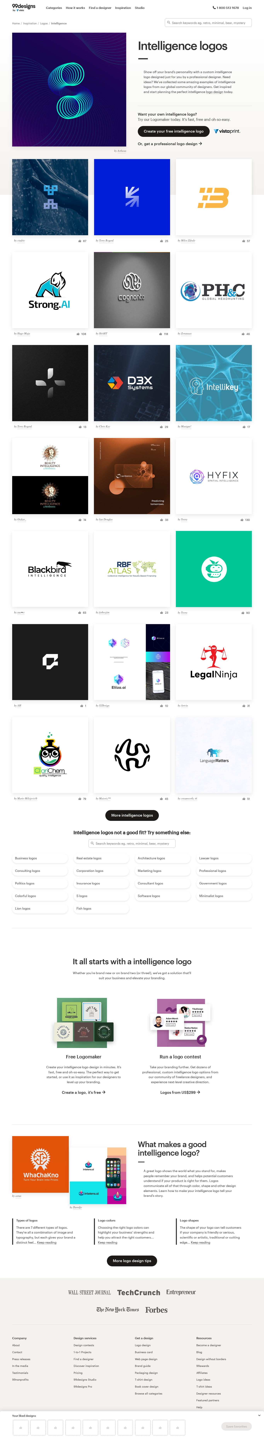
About (16, 1345)
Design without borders (211, 1359)
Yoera (184, 519)
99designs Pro (83, 1386)
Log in (247, 7)
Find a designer (100, 7)
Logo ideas (203, 1379)
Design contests (84, 1345)
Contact (17, 1352)
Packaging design (146, 1372)
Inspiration (123, 7)
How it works (75, 7)
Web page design (146, 1359)
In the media (20, 1365)
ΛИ (19, 705)
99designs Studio (85, 1379)
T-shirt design (143, 1379)
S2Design (104, 705)
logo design (214, 92)
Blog (199, 1352)
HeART (103, 333)
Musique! (186, 426)
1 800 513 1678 (228, 7)
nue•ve (21, 612)
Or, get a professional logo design (168, 143)
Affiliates (202, 1372)
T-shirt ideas (204, 1386)
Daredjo (77, 1207)
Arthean (122, 150)
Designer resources (208, 1393)
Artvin (184, 705)
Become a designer (208, 1345)
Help (199, 1407)
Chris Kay (104, 426)
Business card (144, 1352)
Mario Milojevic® (27, 798)
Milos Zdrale (188, 240)
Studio (140, 7)
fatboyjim (104, 612)
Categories (54, 7)
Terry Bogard (106, 240)
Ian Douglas (105, 519)
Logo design (143, 1345)
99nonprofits (20, 1379)
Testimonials (20, 1372)
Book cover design (146, 1386)
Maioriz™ (104, 798)
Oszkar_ (21, 519)
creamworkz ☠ (189, 798)
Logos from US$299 (178, 1092)
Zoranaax (186, 333)
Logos (44, 23)
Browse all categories (148, 1393)
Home (16, 23)
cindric (21, 240)
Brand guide (143, 1365)
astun (18, 1196)
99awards (202, 1365)
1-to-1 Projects (82, 1352)
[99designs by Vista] (23, 8)
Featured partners (207, 1400)
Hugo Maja (23, 333)
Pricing (78, 1372)
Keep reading (46, 1242)
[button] (259, 1415)
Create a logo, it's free (81, 1092)
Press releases (21, 1359)
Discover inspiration (86, 1365)
